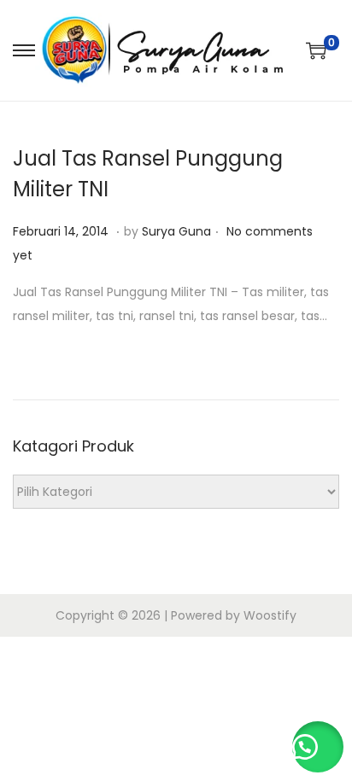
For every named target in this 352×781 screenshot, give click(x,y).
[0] (316, 50)
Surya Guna (176, 231)
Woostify (269, 615)
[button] (317, 746)
